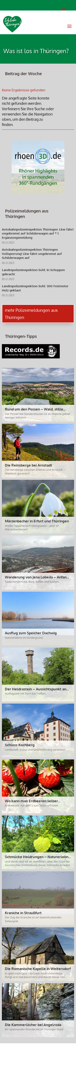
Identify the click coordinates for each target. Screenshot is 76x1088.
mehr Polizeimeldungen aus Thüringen (31, 313)
